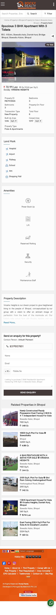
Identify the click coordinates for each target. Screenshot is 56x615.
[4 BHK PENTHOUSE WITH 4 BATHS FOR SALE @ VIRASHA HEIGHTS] (10, 463)
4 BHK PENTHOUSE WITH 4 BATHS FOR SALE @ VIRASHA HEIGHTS (34, 458)
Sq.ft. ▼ (14, 121)
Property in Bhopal (17, 20)
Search (33, 13)
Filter (49, 13)
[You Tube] (9, 563)
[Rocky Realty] (26, 5)
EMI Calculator (9, 574)
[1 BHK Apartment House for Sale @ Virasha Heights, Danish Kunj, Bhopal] (10, 507)
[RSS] (28, 576)
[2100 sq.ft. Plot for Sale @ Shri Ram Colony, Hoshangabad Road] (10, 484)
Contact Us (37, 574)
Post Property (10, 571)
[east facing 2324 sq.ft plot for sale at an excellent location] (10, 528)
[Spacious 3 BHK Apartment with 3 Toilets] (28, 76)
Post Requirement (26, 571)
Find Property (29, 568)
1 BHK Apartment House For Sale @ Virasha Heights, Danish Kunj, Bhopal (36, 502)
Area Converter (43, 571)
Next (51, 62)
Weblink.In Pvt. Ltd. (30, 587)
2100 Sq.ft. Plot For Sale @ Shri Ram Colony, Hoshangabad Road (36, 478)
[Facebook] (4, 563)
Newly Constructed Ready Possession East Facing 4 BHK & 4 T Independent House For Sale (36, 413)
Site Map (49, 574)
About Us (16, 568)
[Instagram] (14, 563)
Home (6, 20)
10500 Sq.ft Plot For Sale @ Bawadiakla (33, 434)
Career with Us (43, 568)
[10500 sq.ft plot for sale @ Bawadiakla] (10, 439)
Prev (5, 62)
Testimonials (24, 574)
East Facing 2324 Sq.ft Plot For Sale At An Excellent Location (35, 523)
